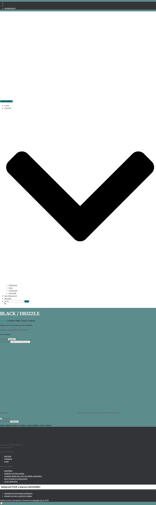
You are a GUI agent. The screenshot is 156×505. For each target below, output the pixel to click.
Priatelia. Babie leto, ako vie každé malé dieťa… (23, 476)
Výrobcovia (5, 421)
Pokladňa (8, 459)
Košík (6, 461)
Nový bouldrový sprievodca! (15, 479)
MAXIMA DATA (38, 500)
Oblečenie (12, 285)
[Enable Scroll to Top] (1, 503)
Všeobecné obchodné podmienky (18, 493)
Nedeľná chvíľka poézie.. (14, 473)
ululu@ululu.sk (9, 8)
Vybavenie (12, 290)
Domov (3, 321)
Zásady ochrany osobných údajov (18, 496)
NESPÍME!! (8, 471)
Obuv (10, 288)
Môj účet (7, 456)
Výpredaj (12, 293)
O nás (6, 105)
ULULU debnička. (11, 481)
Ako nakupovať (10, 296)
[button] (80, 282)
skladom (6, 419)
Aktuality (8, 298)
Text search (5, 342)
